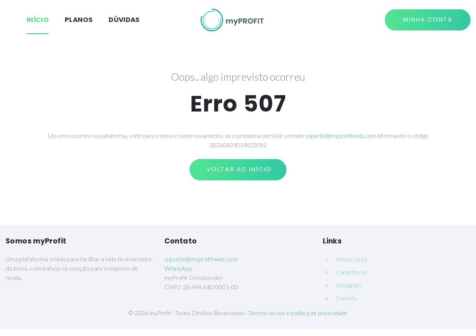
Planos (79, 19)
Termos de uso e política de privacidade (298, 312)
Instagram (348, 284)
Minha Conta (427, 19)
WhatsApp (178, 268)
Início (37, 19)
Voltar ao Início (238, 169)
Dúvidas (124, 19)
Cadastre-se (351, 271)
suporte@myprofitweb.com (340, 135)
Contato (346, 297)
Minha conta (351, 258)
